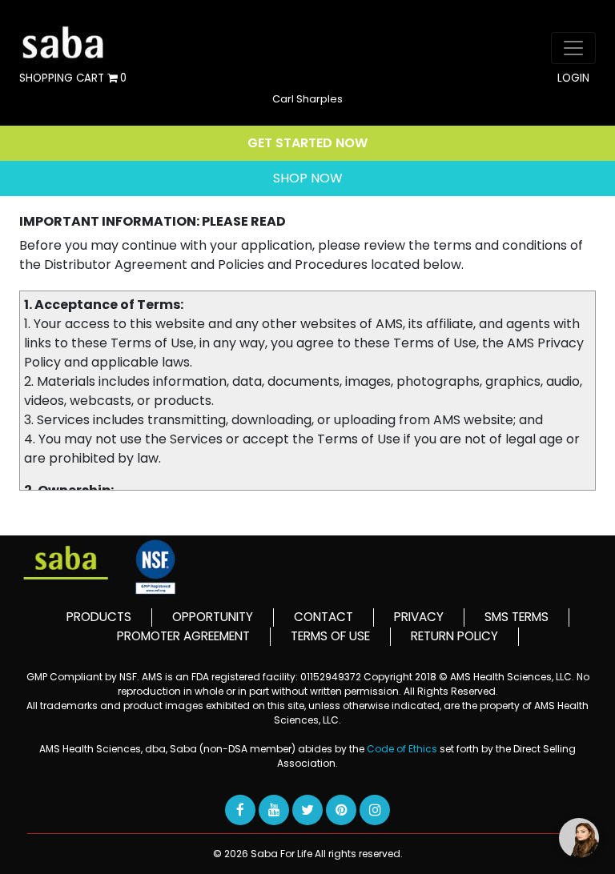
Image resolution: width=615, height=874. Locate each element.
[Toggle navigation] (573, 48)
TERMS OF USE (330, 635)
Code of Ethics (403, 749)
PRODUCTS (98, 616)
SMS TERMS (516, 616)
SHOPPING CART (73, 79)
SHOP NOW (308, 178)
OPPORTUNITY (212, 616)
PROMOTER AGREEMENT (183, 635)
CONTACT (323, 616)
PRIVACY (419, 616)
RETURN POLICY (454, 635)
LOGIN (573, 78)
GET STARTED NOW (307, 143)
